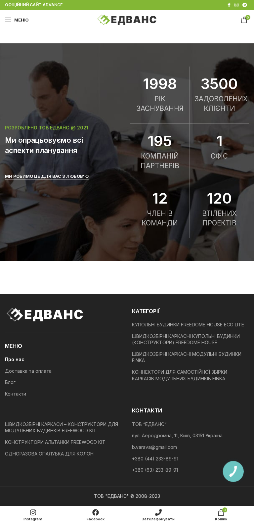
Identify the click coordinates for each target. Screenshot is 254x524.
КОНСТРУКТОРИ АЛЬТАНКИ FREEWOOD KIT (55, 442)
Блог (10, 382)
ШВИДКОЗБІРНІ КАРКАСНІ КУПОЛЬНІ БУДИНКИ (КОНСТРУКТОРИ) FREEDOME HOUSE (186, 339)
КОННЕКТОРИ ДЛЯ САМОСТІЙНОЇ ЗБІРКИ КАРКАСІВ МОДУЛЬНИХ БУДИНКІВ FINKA (179, 375)
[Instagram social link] (236, 5)
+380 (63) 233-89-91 (155, 470)
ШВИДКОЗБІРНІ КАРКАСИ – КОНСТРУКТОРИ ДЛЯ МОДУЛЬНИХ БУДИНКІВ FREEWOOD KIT (61, 427)
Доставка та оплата (28, 371)
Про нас (14, 359)
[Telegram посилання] (244, 5)
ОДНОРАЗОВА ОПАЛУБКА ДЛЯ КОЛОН (49, 453)
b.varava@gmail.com (154, 447)
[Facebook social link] (229, 5)
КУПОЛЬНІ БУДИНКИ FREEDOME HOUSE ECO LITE (188, 324)
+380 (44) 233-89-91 (155, 458)
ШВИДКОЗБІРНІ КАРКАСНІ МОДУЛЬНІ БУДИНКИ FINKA (186, 357)
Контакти (15, 394)
